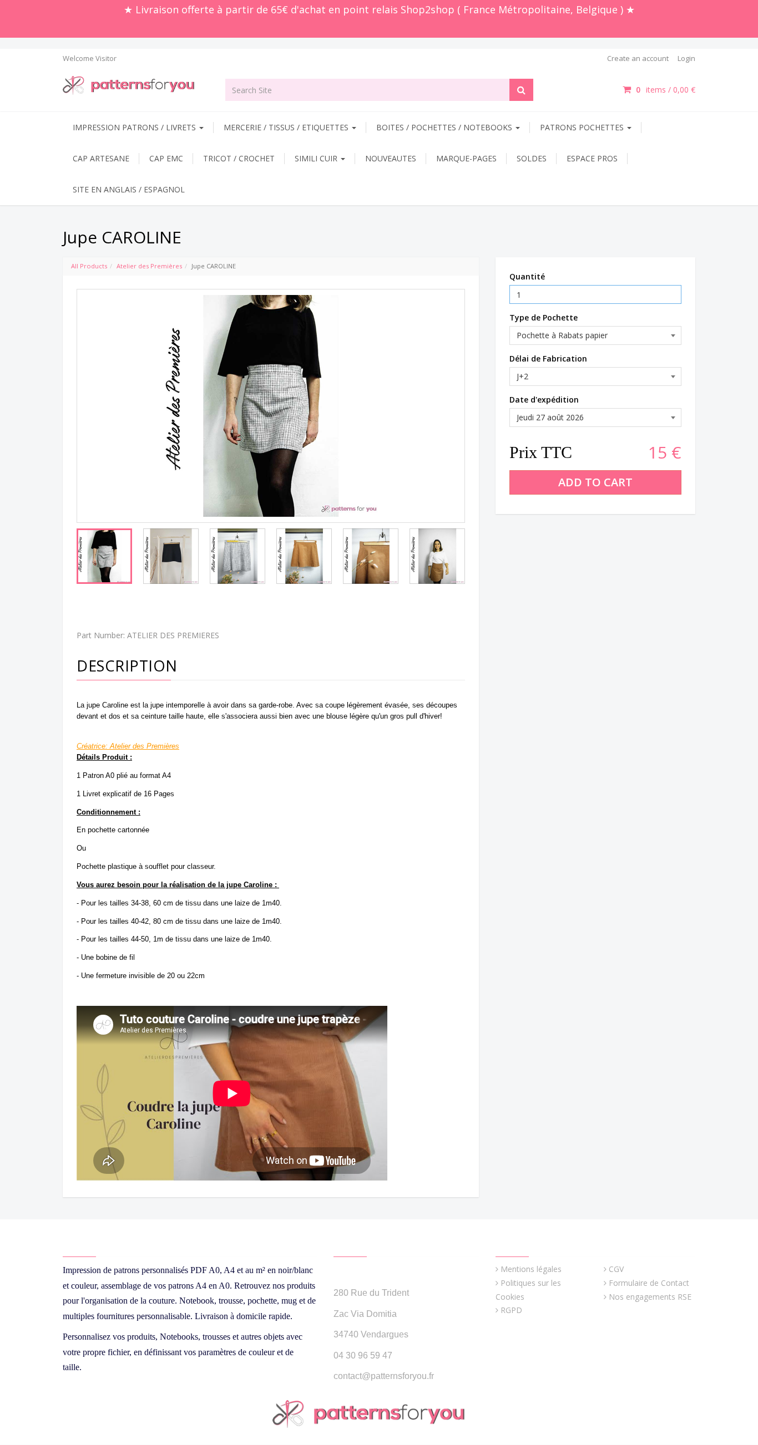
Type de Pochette (543, 317)
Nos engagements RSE (650, 1296)
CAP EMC (166, 158)
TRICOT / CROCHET (239, 158)
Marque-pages (466, 158)
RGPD (511, 1310)
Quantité (527, 276)
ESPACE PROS (592, 158)
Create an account (638, 58)
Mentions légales (531, 1269)
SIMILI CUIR (317, 158)
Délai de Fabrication (548, 358)
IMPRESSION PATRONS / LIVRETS (135, 127)
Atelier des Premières (149, 266)
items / (665, 89)
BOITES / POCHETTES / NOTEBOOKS (445, 127)
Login (686, 58)
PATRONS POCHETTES (583, 127)
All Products (89, 266)
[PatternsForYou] (136, 84)
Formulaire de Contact (649, 1283)
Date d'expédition (544, 399)
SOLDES (532, 158)
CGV (616, 1269)
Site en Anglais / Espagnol (129, 189)
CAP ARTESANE (101, 158)
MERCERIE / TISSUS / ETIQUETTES (287, 127)
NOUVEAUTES (390, 158)
